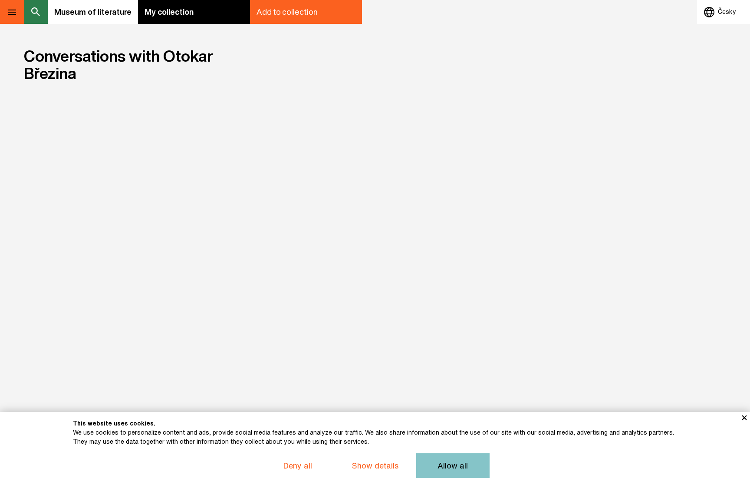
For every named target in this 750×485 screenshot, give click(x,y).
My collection (169, 12)
